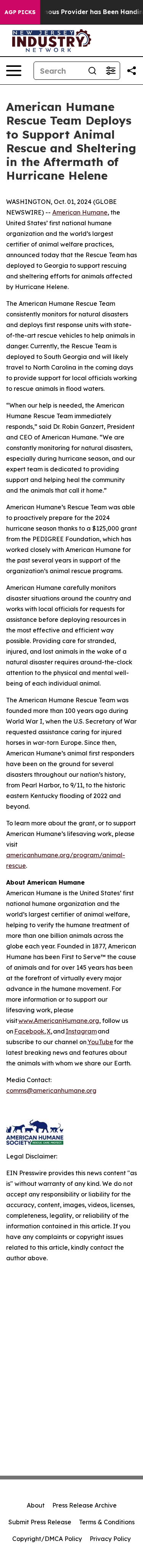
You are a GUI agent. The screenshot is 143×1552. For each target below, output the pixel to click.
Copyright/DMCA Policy (47, 1539)
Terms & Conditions (107, 1522)
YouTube (100, 1042)
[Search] (92, 70)
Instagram (81, 1031)
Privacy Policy (110, 1539)
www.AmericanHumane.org (58, 1020)
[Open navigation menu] (13, 70)
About (36, 1505)
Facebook (29, 1031)
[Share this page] (131, 70)
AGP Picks (20, 12)
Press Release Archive (84, 1505)
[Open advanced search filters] (110, 70)
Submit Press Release (39, 1522)
